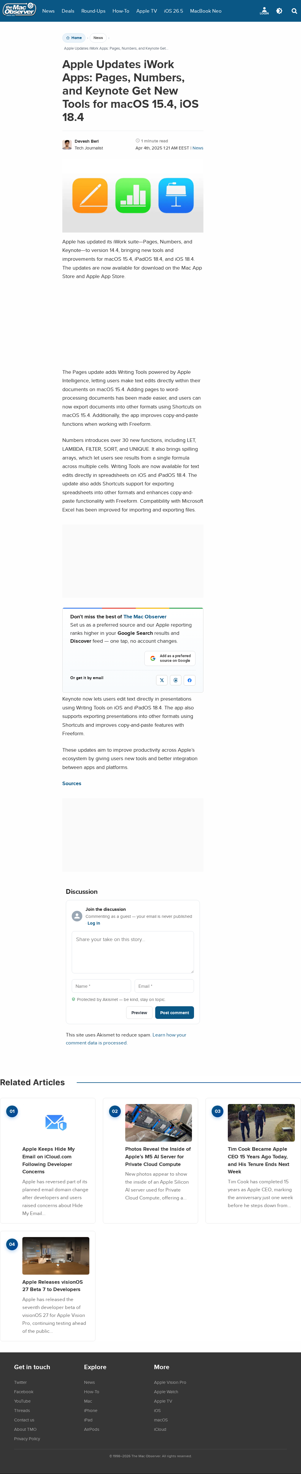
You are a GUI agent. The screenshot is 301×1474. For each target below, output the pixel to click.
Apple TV (146, 10)
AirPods (91, 1429)
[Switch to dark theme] (279, 11)
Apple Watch (166, 1391)
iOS (157, 1410)
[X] (162, 680)
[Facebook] (189, 680)
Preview (139, 1012)
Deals (68, 10)
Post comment (174, 1012)
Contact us (24, 1419)
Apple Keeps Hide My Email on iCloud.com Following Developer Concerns (48, 1160)
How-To (121, 10)
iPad (88, 1419)
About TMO (25, 1429)
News (48, 10)
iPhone (90, 1410)
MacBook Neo (206, 10)
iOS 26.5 (173, 10)
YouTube (22, 1401)
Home (76, 38)
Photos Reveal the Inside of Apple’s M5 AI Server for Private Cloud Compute (158, 1156)
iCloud (160, 1429)
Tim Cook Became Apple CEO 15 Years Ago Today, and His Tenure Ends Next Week (258, 1160)
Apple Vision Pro (170, 1382)
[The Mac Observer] (19, 11)
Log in (94, 923)
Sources (71, 783)
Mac (88, 1401)
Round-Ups (93, 10)
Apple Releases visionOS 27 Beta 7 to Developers (52, 1285)
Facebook (24, 1391)
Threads (22, 1410)
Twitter (20, 1382)
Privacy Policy (27, 1438)
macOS (161, 1419)
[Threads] (175, 680)
